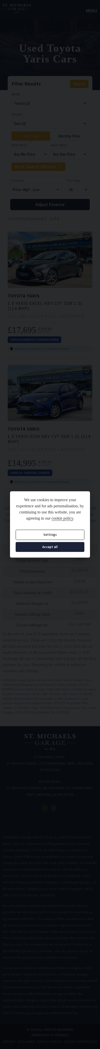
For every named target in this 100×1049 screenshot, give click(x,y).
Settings (50, 535)
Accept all (50, 547)
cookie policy (62, 518)
